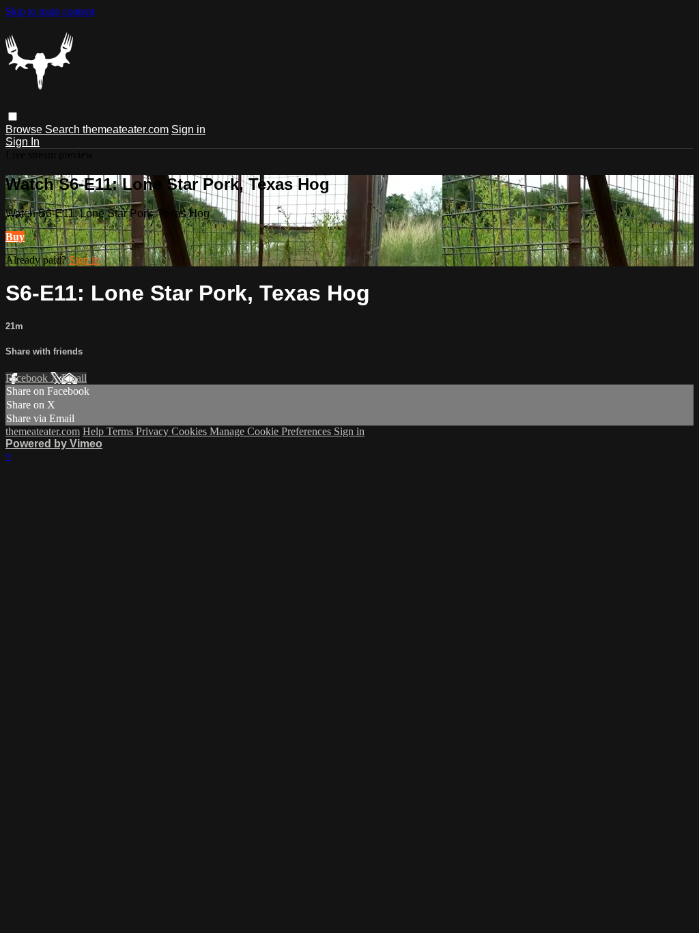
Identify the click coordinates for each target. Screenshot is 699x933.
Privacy (153, 431)
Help (94, 431)
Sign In (22, 142)
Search (64, 129)
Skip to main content (49, 11)
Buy (15, 236)
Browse (25, 129)
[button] (12, 116)
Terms (121, 431)
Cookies (190, 431)
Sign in (188, 129)
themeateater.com (126, 129)
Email (74, 378)
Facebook (28, 378)
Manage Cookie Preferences (272, 431)
